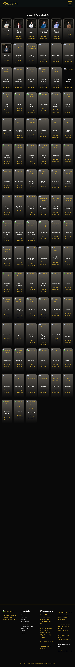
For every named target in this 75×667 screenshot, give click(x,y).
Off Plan (25, 624)
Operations (24, 628)
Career (23, 633)
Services (24, 617)
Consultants (25, 621)
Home (23, 615)
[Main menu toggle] (70, 3)
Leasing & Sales (28, 626)
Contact (23, 619)
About (23, 630)
